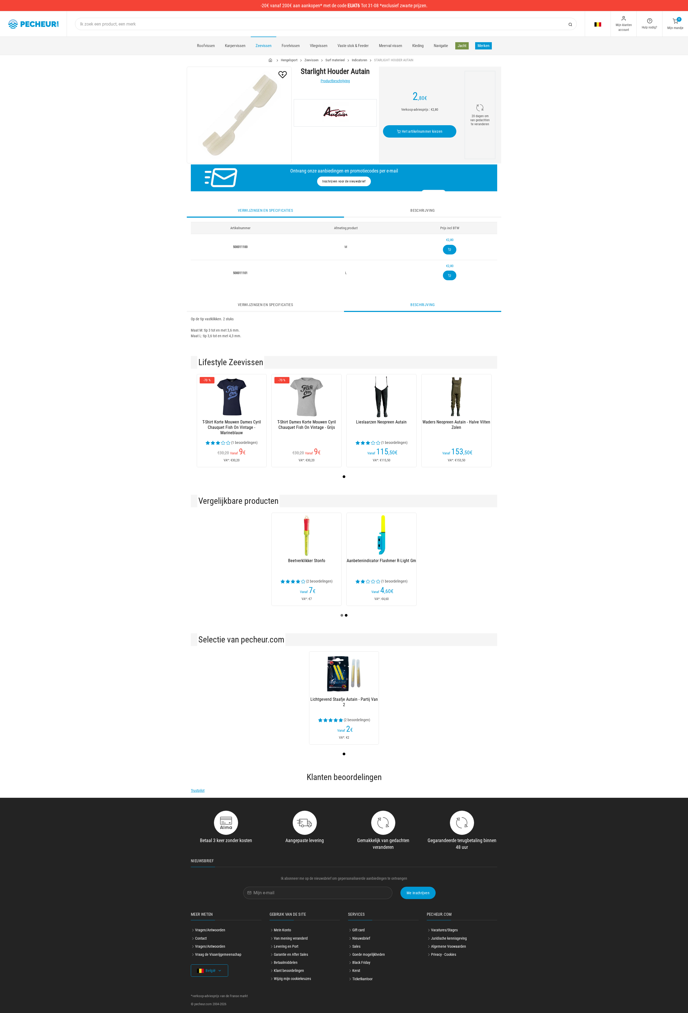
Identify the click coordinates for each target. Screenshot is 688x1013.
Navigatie (441, 45)
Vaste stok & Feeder (353, 45)
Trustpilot (198, 790)
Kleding (418, 45)
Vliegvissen (318, 45)
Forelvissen (291, 45)
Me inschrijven (418, 893)
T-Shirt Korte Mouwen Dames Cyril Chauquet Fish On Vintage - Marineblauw (231, 427)
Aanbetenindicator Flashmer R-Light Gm (381, 560)
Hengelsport (289, 60)
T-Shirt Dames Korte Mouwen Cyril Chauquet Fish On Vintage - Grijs (306, 424)
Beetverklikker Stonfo (306, 560)
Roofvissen (206, 45)
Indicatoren (359, 60)
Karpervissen (235, 45)
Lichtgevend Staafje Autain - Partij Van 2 (344, 702)
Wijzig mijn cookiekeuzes (292, 978)
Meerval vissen (390, 45)
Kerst (356, 970)
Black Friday (361, 962)
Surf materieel (335, 60)
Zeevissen (263, 45)
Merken (483, 45)
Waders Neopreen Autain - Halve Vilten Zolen (456, 424)
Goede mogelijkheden (368, 954)
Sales (356, 946)
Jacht (462, 45)
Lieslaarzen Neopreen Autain (381, 422)
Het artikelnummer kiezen (421, 131)
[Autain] (335, 113)
